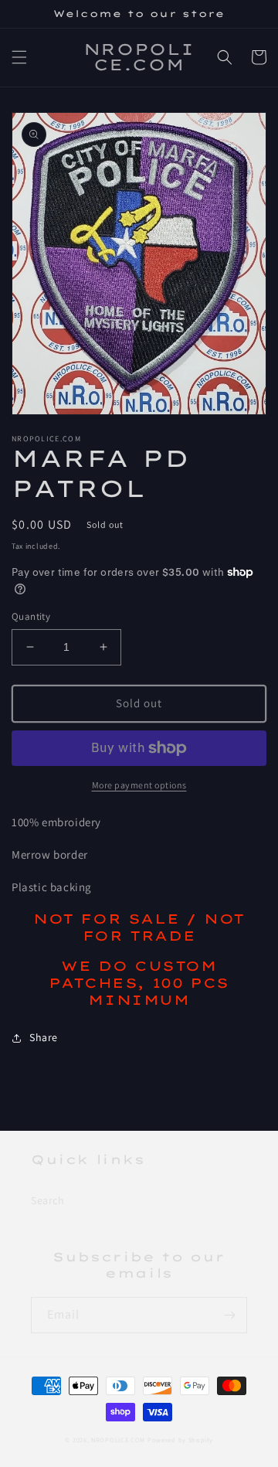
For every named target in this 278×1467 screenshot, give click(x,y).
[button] (19, 57)
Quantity (31, 616)
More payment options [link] (139, 785)
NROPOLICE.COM (118, 1439)
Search (48, 1200)
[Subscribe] (229, 1315)
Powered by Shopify (180, 1439)
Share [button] (43, 1037)
